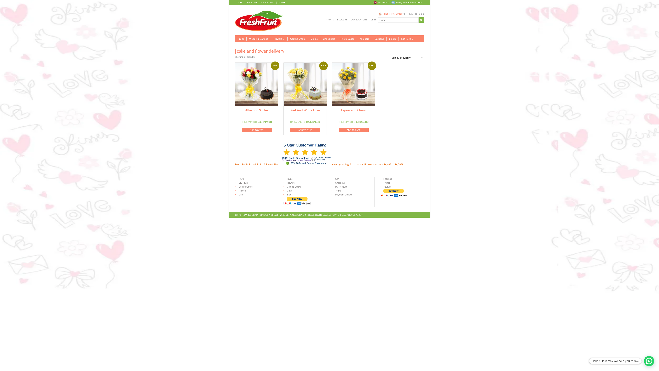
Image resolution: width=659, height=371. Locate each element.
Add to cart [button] (256, 130)
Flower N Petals (269, 215)
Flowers (342, 20)
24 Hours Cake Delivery (293, 215)
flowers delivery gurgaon (347, 215)
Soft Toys (406, 38)
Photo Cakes (347, 38)
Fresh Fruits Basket (319, 215)
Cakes (314, 38)
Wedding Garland (258, 38)
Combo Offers (359, 20)
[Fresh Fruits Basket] (259, 30)
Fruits (330, 20)
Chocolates (329, 38)
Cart (239, 3)
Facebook (388, 179)
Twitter (386, 183)
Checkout (251, 3)
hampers (364, 38)
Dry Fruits (243, 183)
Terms (281, 3)
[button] (649, 361)
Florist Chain (250, 215)
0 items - (413, 14)
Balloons (379, 38)
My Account (268, 3)
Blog (289, 194)
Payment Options (343, 194)
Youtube (387, 187)
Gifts (374, 20)
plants (392, 38)
